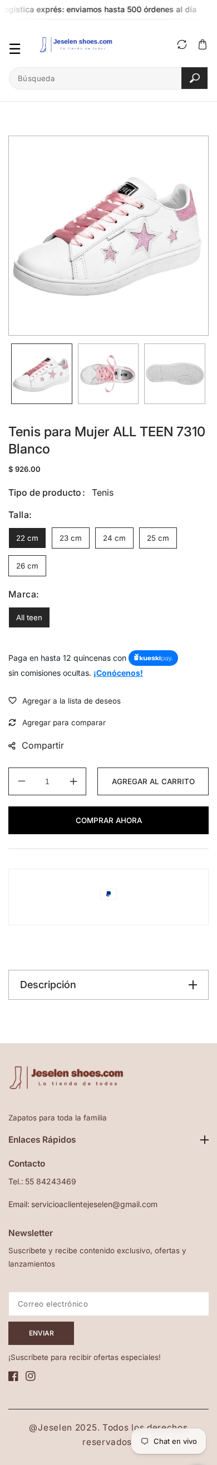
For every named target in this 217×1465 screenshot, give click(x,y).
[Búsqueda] (194, 78)
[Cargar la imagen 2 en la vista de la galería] (108, 374)
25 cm (158, 538)
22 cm (27, 538)
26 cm (27, 565)
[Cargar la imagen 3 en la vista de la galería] (174, 374)
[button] (202, 44)
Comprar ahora (109, 820)
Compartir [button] (43, 745)
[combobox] (108, 78)
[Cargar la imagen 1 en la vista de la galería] (41, 374)
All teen (29, 617)
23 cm (71, 538)
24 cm (114, 538)
